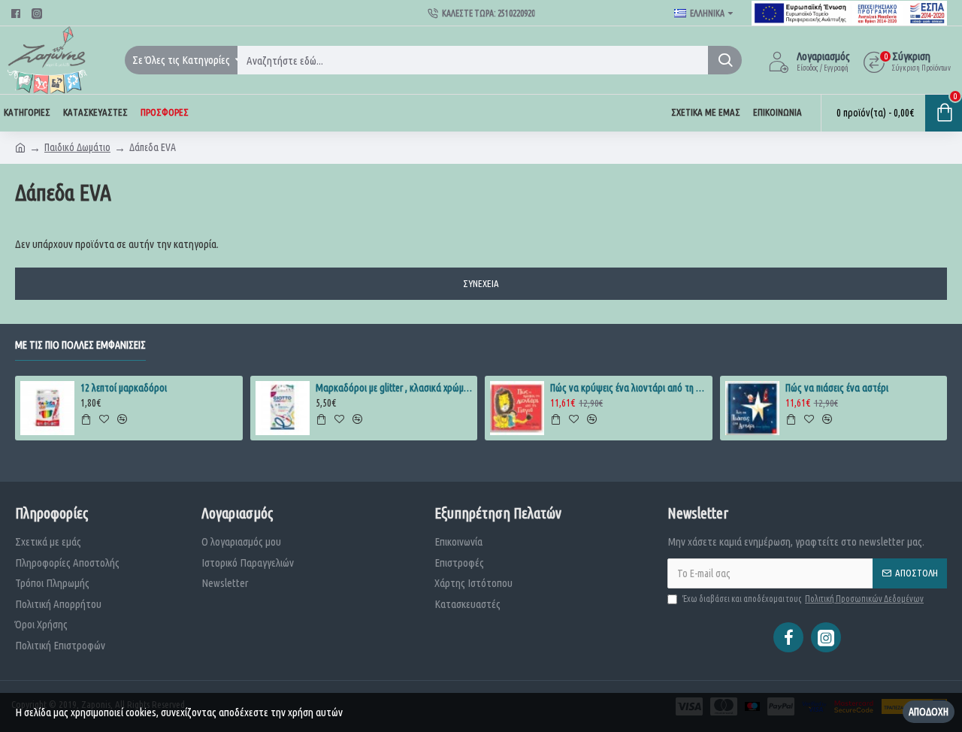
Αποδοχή (928, 712)
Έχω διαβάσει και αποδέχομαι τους (803, 598)
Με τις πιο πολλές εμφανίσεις (80, 345)
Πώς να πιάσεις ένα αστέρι (836, 388)
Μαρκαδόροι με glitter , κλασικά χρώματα (394, 388)
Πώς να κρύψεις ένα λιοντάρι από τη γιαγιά (628, 388)
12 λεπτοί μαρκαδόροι (123, 388)
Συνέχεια (481, 283)
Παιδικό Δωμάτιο (77, 147)
